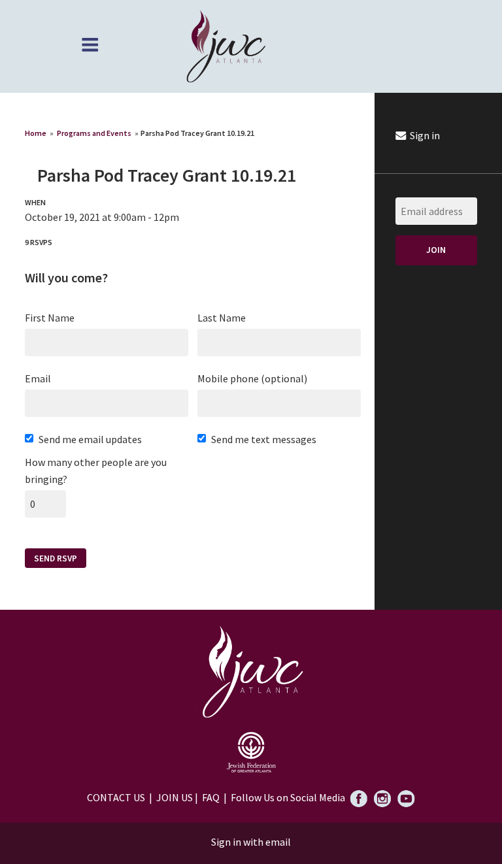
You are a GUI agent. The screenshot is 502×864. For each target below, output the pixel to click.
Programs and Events (94, 133)
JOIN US (174, 797)
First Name (50, 317)
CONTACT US (116, 797)
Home (35, 133)
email (278, 841)
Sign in (424, 135)
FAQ (211, 797)
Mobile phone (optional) (252, 378)
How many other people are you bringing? (96, 471)
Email (38, 378)
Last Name (221, 317)
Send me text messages (263, 439)
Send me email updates (90, 439)
